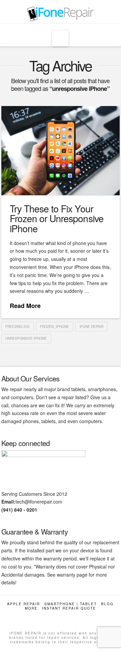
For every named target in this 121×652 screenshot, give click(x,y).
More (31, 608)
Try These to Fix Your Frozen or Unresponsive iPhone (56, 218)
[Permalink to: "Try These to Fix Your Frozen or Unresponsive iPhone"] (60, 150)
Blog (107, 604)
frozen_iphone (54, 326)
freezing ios (17, 326)
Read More (25, 306)
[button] (60, 38)
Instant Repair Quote (69, 608)
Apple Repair (23, 604)
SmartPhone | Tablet (70, 604)
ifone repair (92, 326)
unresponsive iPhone (26, 338)
